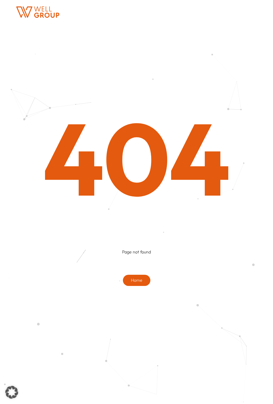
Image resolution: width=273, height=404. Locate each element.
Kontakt (250, 11)
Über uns (217, 11)
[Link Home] (37, 12)
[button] (11, 392)
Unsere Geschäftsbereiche (168, 11)
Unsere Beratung (113, 11)
